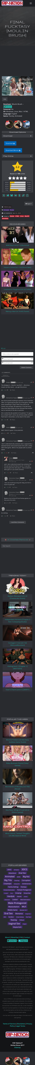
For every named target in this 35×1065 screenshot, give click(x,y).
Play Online (8, 156)
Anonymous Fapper (19, 460)
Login (4, 348)
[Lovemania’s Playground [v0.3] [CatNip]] (17, 279)
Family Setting (13, 887)
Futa (12, 893)
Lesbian (15, 899)
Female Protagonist (24, 890)
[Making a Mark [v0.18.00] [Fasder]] (17, 301)
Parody (12, 210)
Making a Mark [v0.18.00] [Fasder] (17, 311)
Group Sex (27, 893)
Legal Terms (20, 1026)
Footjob (6, 893)
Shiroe (16, 480)
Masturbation (13, 906)
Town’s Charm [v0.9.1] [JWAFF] (17, 689)
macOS (27, 216)
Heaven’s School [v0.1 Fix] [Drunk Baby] (17, 267)
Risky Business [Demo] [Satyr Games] (17, 764)
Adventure (12, 873)
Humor (25, 896)
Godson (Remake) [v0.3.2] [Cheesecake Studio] (17, 597)
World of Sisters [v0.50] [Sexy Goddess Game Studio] (17, 741)
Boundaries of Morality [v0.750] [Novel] (17, 787)
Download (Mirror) (12, 150)
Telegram (24, 940)
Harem (19, 896)
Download (7, 136)
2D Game (16, 870)
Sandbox (11, 917)
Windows (5, 218)
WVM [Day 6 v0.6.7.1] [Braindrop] (17, 245)
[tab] (17, 136)
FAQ (21, 937)
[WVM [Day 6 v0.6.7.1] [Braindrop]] (17, 235)
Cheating (16, 880)
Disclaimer (21, 1023)
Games (12, 216)
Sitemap (17, 1047)
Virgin (24, 924)
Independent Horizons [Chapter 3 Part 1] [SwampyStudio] (17, 620)
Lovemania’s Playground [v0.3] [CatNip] (17, 289)
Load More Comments (17, 522)
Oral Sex (8, 913)
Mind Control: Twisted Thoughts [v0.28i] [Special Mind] (17, 834)
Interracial (7, 899)
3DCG (24, 869)
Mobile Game (12, 910)
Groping (18, 893)
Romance (19, 913)
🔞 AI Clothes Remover (17, 539)
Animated (6, 210)
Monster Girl (23, 910)
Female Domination (9, 890)
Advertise (14, 937)
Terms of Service (9, 1023)
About (7, 937)
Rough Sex (28, 913)
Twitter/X (12, 940)
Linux (22, 216)
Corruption (26, 880)
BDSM (18, 877)
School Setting (19, 917)
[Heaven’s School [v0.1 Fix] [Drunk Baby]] (17, 257)
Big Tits (8, 880)
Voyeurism (17, 927)
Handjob (10, 896)
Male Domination (25, 900)
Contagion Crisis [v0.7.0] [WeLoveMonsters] (17, 644)
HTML (17, 216)
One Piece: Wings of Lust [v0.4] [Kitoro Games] (17, 811)
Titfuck (22, 920)
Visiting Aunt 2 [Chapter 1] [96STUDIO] (17, 667)
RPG (5, 917)
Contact (27, 937)
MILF (24, 906)
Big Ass (26, 876)
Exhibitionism (26, 884)
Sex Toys (28, 917)
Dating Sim (17, 884)
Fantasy (23, 887)
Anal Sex (22, 873)
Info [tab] (5, 99)
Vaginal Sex (14, 923)
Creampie (7, 883)
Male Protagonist (17, 903)
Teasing (14, 920)
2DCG (9, 869)
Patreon (8, 106)
